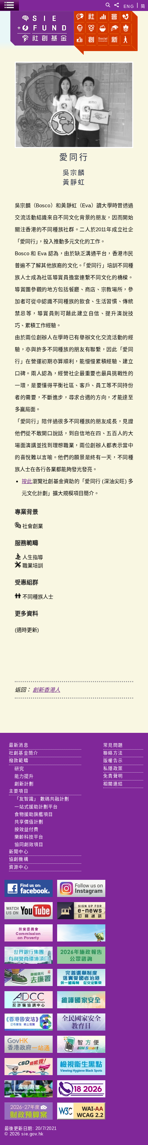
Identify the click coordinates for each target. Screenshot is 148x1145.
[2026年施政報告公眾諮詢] (81, 962)
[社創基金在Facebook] (28, 895)
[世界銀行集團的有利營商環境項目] (28, 962)
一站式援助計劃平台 (36, 806)
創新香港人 (46, 690)
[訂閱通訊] (81, 917)
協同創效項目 (28, 844)
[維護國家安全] (81, 1006)
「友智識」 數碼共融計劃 (41, 798)
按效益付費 (26, 829)
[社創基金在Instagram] (81, 895)
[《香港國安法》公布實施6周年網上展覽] (28, 1029)
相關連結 (113, 783)
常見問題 (113, 745)
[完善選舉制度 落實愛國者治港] (81, 984)
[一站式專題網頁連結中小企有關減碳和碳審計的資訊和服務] (28, 1095)
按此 (27, 481)
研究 (19, 768)
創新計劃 (24, 783)
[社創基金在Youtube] (28, 917)
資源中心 (19, 867)
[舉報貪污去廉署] (28, 984)
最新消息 (19, 745)
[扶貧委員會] (28, 940)
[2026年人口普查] (81, 1095)
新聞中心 (19, 851)
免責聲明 (113, 776)
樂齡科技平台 (28, 836)
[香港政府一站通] (28, 1051)
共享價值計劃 (28, 821)
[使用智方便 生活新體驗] (81, 1051)
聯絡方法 (113, 753)
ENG (129, 5)
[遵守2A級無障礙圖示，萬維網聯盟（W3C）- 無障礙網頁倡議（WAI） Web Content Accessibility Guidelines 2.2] (81, 1118)
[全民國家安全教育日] (81, 1029)
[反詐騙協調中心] (28, 1006)
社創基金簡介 (24, 753)
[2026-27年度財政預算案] (28, 1118)
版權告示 (113, 760)
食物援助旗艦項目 (33, 814)
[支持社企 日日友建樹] (81, 940)
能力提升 (24, 776)
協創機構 (19, 859)
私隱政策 (113, 768)
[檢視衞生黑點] (81, 1073)
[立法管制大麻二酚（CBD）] (28, 1073)
